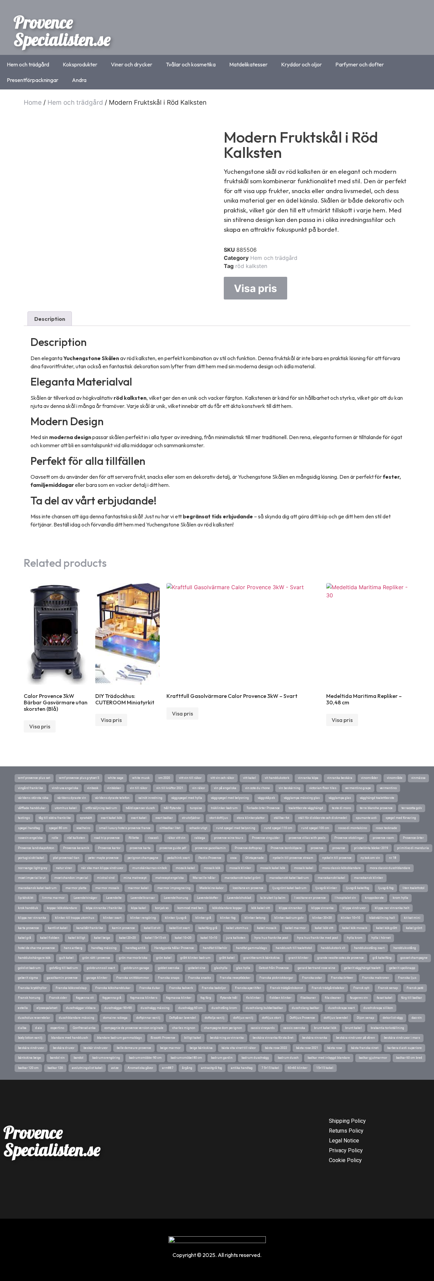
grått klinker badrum (195, 957)
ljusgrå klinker (326, 888)
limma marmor (53, 898)
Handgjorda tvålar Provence (174, 948)
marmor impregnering (174, 888)
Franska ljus (407, 977)
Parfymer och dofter (359, 64)
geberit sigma (28, 977)
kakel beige (102, 937)
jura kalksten (235, 937)
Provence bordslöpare (286, 848)
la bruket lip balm (272, 898)
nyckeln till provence (337, 858)
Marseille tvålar (204, 878)
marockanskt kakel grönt (242, 878)
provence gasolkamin (210, 848)
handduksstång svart (369, 948)
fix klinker (253, 997)
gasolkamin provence (62, 977)
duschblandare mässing (76, 1017)
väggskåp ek (266, 798)
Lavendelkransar (143, 898)
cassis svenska (294, 1028)
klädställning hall (382, 918)
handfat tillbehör (215, 948)
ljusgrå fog (386, 888)
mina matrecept (134, 878)
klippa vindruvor (354, 908)
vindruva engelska (65, 788)
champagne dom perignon (223, 1028)
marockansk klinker (368, 878)
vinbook (92, 788)
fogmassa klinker (179, 997)
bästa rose (334, 1048)
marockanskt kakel (331, 878)
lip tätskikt (25, 898)
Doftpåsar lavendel (182, 1017)
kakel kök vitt (324, 928)
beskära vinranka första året (273, 1037)
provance (338, 848)
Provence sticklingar (349, 838)
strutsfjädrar (191, 818)
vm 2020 (164, 778)
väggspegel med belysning (230, 798)
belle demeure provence (134, 1048)
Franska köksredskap (71, 988)
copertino (57, 1028)
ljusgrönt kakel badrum (289, 888)
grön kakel (164, 957)
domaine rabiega (115, 1017)
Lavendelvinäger (85, 898)
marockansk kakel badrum (37, 888)
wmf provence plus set (34, 778)
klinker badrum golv (288, 918)
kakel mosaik (266, 928)
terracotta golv (411, 808)
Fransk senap (388, 988)
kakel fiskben (49, 937)
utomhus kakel (66, 808)
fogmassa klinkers (143, 997)
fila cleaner (333, 997)
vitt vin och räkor (222, 778)
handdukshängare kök (34, 957)
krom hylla (400, 898)
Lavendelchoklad (239, 898)
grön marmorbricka (133, 957)
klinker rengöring (143, 918)
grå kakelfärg (382, 957)
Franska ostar (312, 977)
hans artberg (73, 948)
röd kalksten (251, 266)
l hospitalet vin (345, 898)
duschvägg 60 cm (190, 1008)
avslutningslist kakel (87, 1068)
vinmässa (418, 778)
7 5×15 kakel (270, 1068)
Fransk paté (415, 988)
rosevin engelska (30, 838)
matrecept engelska (169, 878)
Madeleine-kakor (211, 888)
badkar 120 (55, 1068)
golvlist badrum (29, 968)
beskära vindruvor (31, 1048)
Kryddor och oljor (301, 64)
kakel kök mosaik (354, 928)
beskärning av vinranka (227, 1037)
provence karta (140, 848)
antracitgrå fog (211, 1068)
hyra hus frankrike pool (271, 937)
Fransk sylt (361, 988)
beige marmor (170, 1048)
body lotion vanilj (30, 1037)
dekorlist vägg (393, 1017)
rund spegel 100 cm (315, 828)
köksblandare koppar (227, 908)
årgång (187, 1068)
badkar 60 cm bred (409, 1057)
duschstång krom (224, 1008)
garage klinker (96, 977)
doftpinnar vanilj (148, 1017)
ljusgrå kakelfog (357, 888)
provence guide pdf (172, 848)
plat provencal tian (66, 858)
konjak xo (162, 908)
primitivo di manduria (413, 848)
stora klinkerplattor (251, 818)
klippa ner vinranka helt (392, 908)
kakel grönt (414, 928)
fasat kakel (384, 997)
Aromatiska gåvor (140, 1068)
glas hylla (243, 968)
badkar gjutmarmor (373, 1057)
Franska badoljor (214, 988)
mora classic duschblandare (390, 868)
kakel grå (24, 937)
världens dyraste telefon (112, 798)
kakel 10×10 (208, 937)
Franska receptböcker (235, 977)
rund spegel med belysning (235, 828)
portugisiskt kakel (31, 858)
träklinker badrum (224, 808)
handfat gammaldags (251, 948)
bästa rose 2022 (276, 1048)
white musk (141, 778)
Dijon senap (365, 1017)
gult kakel (66, 957)
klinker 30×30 (322, 918)
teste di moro (341, 808)
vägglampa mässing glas (302, 798)
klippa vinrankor (290, 908)
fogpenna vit (85, 997)
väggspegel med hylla (186, 798)
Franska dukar (149, 988)
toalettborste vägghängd (306, 808)
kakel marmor (295, 928)
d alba (22, 1028)
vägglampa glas (340, 798)
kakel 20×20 (127, 937)
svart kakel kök (111, 818)
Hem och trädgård (28, 64)
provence (317, 848)
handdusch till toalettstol (294, 948)
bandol (78, 1057)
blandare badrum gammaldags (119, 1037)
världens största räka (33, 798)
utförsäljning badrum (101, 808)
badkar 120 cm (28, 1068)
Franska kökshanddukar (113, 988)
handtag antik (135, 948)
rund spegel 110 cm (278, 828)
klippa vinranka (322, 908)
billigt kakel (192, 1037)
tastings (24, 818)
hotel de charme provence (36, 948)
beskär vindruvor (95, 1048)
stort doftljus (218, 818)
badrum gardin (222, 1057)
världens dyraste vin (71, 798)
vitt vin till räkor (190, 778)
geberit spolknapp (402, 968)
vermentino (388, 788)
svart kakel (138, 818)
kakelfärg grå (207, 928)
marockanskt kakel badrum (289, 878)
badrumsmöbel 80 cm (186, 1057)
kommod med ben (190, 908)
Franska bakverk (181, 988)
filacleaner (308, 997)
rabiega (199, 838)
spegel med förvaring (401, 818)
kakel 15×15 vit (155, 937)
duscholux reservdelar (34, 1017)
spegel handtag (29, 828)
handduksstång (404, 948)
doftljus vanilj (243, 1017)
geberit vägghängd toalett (362, 968)
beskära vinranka (314, 1037)
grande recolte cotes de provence (340, 957)
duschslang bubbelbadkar (264, 1008)
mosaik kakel (303, 868)
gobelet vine (196, 968)
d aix (38, 1028)
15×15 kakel (324, 1068)
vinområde (394, 778)
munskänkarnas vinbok (149, 868)
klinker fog (228, 918)
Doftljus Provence (302, 1017)
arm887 (167, 1068)
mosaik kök (212, 868)
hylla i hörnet (381, 937)
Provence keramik (76, 848)
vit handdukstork (277, 778)
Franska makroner (375, 977)
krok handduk (28, 908)
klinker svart (112, 918)
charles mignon (183, 1028)
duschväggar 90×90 (118, 1008)
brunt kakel (353, 1028)
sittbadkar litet (169, 828)
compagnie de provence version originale (133, 1028)
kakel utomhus (237, 928)
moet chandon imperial (71, 878)
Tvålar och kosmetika (191, 64)
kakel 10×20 (183, 937)
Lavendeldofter (207, 898)
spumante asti (366, 818)
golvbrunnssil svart (101, 968)
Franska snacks (199, 977)
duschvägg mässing (155, 1008)
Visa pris (255, 288)
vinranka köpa (308, 778)
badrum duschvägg (255, 1057)
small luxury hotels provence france (125, 828)
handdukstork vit (333, 948)
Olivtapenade (254, 858)
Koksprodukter (80, 64)
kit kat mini (412, 918)
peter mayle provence (103, 858)
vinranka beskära (339, 778)
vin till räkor (138, 788)
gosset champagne (414, 957)
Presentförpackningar (32, 80)
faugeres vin (359, 997)
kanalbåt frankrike (89, 928)
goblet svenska (168, 968)
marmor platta (75, 888)
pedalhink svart (178, 858)
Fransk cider (58, 997)
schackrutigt (198, 828)
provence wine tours (228, 838)
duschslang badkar (305, 1008)
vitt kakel (249, 778)
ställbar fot (281, 818)
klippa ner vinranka (32, 918)
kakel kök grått (386, 928)
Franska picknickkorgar (276, 977)
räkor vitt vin (176, 838)
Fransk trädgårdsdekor (328, 988)
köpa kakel (138, 908)
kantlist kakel (57, 928)
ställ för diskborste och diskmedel (322, 818)
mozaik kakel (185, 868)
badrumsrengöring (106, 1057)
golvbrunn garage (136, 968)
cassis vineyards (263, 1028)
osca (233, 858)
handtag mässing (104, 948)
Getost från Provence (274, 968)
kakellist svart (179, 928)
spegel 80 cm (58, 828)
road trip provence (107, 838)
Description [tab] (49, 318)
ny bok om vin (370, 858)
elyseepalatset (47, 1008)
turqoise (196, 808)
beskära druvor (64, 1048)
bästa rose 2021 (307, 1048)
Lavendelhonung (176, 898)
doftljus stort (271, 1017)
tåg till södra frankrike (55, 818)
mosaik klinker (240, 868)
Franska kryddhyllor (32, 988)
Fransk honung (29, 997)
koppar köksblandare (62, 908)
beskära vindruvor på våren (355, 1037)
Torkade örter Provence (263, 808)
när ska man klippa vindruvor (102, 868)
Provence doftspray (248, 848)
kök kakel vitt (260, 908)
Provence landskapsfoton (36, 848)
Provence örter (413, 838)
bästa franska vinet (364, 1048)
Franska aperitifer (248, 988)
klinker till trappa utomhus (74, 918)
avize (115, 1068)
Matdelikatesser (248, 64)
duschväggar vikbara (81, 1008)
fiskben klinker (281, 997)
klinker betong (254, 918)
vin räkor (198, 788)
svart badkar (164, 818)
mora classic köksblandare (341, 868)
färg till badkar (411, 997)
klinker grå (203, 918)
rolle (55, 838)
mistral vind (106, 878)
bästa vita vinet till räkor (238, 1048)
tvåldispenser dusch (140, 808)
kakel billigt (76, 937)
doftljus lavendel (336, 1017)
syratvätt (86, 818)
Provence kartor (109, 848)
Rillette (134, 838)
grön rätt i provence (96, 957)
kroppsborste (374, 898)
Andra (79, 80)
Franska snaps (168, 977)
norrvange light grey (32, 868)
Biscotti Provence (163, 1037)
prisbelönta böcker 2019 (371, 848)
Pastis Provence (209, 858)
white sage (115, 778)
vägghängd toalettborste (377, 798)
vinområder (369, 778)
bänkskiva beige (29, 1057)
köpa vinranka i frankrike (104, 908)
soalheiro (83, 828)
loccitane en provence (248, 888)
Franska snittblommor (132, 977)
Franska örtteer (342, 977)
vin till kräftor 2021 (169, 788)
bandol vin (57, 1057)
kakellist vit (152, 928)
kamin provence (123, 928)
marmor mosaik (107, 888)
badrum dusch (288, 1057)
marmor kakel (138, 888)
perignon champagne (142, 858)
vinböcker (114, 788)
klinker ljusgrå (175, 918)
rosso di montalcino (352, 828)
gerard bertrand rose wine (316, 968)
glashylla (221, 968)
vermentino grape (358, 788)
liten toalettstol (413, 888)
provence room (383, 838)
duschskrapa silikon (378, 1008)
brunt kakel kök (325, 1028)
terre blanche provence (376, 808)
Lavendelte (114, 898)
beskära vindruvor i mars (402, 1037)
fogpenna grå (111, 997)
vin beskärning (289, 788)
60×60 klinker (298, 1068)
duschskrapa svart (341, 1008)
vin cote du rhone (257, 788)
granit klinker (299, 957)
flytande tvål (228, 997)
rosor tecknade (386, 828)
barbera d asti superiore (404, 1048)
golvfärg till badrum (64, 968)
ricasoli (153, 838)
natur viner (64, 868)
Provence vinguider (266, 838)
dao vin (417, 1017)
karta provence (28, 928)
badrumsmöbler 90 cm (145, 1057)
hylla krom (354, 937)
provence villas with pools (307, 838)
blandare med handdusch (69, 1037)
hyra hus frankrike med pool (317, 937)
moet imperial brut (31, 878)
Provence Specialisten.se (62, 30)
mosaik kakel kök (272, 868)
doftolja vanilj (214, 1017)
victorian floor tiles (322, 788)
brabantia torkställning (387, 1028)
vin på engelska (225, 788)
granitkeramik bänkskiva (261, 957)
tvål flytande (172, 808)
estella (23, 1008)
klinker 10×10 (350, 918)
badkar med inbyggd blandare (329, 1057)
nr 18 (392, 858)
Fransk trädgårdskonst (286, 988)
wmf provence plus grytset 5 (79, 778)
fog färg (205, 997)
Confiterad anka (84, 1028)
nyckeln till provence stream (293, 858)
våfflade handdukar (32, 808)
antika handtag (242, 1068)
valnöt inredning (150, 798)
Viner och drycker (131, 64)
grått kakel (227, 957)
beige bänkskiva (201, 1048)
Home (33, 102)
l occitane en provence (310, 898)
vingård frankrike (30, 788)
